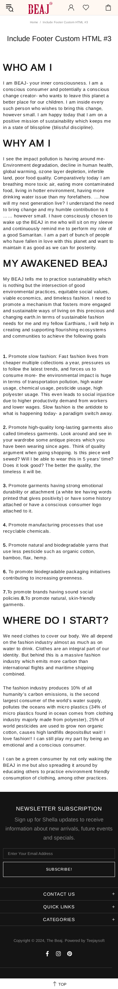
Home (34, 22)
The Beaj (39, 8)
